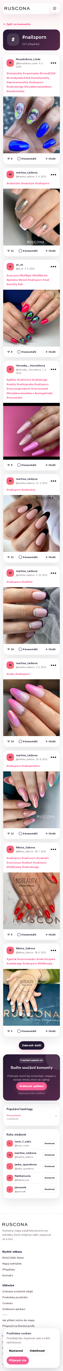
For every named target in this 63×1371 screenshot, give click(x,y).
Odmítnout (37, 1351)
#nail (46, 280)
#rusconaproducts (18, 389)
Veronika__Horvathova (30, 366)
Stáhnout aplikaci (31, 1086)
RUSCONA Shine (13, 1258)
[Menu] (54, 8)
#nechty (12, 284)
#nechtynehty (40, 78)
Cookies (7, 1303)
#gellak (12, 959)
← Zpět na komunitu (17, 24)
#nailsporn (36, 82)
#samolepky (31, 73)
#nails (11, 674)
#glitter (12, 380)
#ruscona (13, 275)
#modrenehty (16, 91)
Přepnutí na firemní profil (18, 1326)
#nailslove (24, 380)
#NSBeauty (14, 867)
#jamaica (12, 280)
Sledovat (50, 1143)
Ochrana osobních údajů (17, 1291)
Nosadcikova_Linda (28, 59)
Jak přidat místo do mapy (18, 1320)
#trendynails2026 (18, 78)
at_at (19, 265)
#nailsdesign (15, 87)
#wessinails (14, 398)
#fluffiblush (40, 275)
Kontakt (7, 1275)
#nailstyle (27, 183)
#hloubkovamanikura (38, 87)
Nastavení (16, 1351)
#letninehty (14, 73)
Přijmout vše (17, 1360)
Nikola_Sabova (25, 847)
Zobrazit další (31, 1045)
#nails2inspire (45, 959)
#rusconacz (14, 863)
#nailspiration (31, 766)
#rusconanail (39, 389)
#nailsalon (28, 490)
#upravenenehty (17, 82)
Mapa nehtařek (12, 1264)
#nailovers (29, 858)
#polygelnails (44, 393)
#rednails (42, 858)
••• (53, 62)
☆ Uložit (50, 158)
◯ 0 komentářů (26, 158)
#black (22, 280)
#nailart (27, 863)
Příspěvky (8, 1269)
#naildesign (39, 380)
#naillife (27, 582)
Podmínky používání (15, 1297)
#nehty (11, 384)
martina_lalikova (26, 172)
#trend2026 (47, 73)
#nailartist (13, 183)
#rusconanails (26, 959)
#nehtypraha (25, 384)
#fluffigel (25, 275)
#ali (20, 284)
